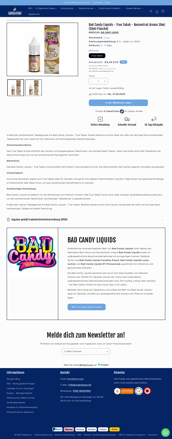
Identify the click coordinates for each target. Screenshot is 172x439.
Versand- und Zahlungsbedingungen (100, 435)
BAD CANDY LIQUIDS (110, 32)
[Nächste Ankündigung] (164, 2)
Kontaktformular (75, 378)
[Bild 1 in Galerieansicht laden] (15, 88)
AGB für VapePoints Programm (132, 435)
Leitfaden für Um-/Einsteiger (20, 388)
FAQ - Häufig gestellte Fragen (21, 384)
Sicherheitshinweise (16, 402)
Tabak (107, 37)
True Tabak (97, 55)
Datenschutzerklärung (65, 435)
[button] (46, 8)
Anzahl (92, 76)
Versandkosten (109, 68)
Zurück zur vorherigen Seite (18, 20)
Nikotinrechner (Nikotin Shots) (21, 398)
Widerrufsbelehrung (43, 435)
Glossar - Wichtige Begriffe (19, 393)
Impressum (152, 435)
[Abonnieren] (107, 351)
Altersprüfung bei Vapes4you (20, 412)
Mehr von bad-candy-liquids (87, 307)
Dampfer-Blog (13, 379)
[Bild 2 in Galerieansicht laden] (33, 88)
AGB (79, 435)
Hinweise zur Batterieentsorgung (22, 407)
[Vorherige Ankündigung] (8, 2)
